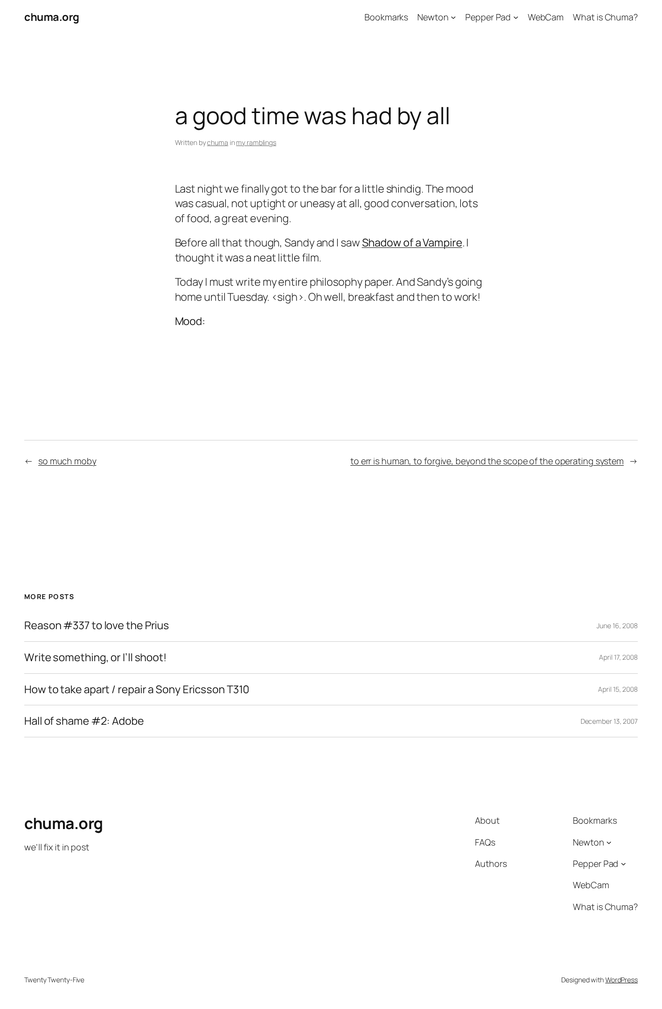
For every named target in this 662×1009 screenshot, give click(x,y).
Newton (432, 17)
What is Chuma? (605, 17)
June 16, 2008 (617, 625)
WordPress (621, 979)
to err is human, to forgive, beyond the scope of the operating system (487, 461)
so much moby (67, 461)
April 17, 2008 (618, 657)
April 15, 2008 (618, 689)
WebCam (546, 17)
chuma (217, 142)
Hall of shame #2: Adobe (84, 721)
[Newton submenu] (453, 17)
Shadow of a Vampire (412, 242)
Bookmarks (386, 17)
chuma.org (51, 17)
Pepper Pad (488, 17)
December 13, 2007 (609, 721)
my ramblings (256, 142)
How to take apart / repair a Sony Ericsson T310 (136, 690)
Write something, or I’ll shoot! (95, 657)
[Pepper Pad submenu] (516, 17)
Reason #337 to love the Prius (96, 625)
